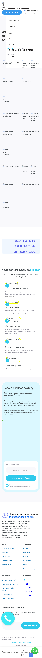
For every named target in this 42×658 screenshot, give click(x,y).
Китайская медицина (30, 569)
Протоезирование (8, 548)
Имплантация (6, 556)
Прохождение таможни (10, 584)
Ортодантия (6, 564)
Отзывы (26, 556)
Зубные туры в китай (9, 580)
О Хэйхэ (25, 548)
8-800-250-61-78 (25, 246)
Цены (11, 44)
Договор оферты (21, 645)
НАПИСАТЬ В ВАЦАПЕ (11, 12)
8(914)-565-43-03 (25, 241)
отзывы (12, 39)
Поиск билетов (7, 594)
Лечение (5, 552)
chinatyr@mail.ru (25, 251)
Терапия (5, 569)
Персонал (26, 552)
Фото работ (27, 560)
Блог (11, 33)
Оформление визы (8, 598)
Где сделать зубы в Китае (8, 589)
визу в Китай (9, 296)
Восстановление (7, 560)
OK (31, 655)
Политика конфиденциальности (21, 642)
